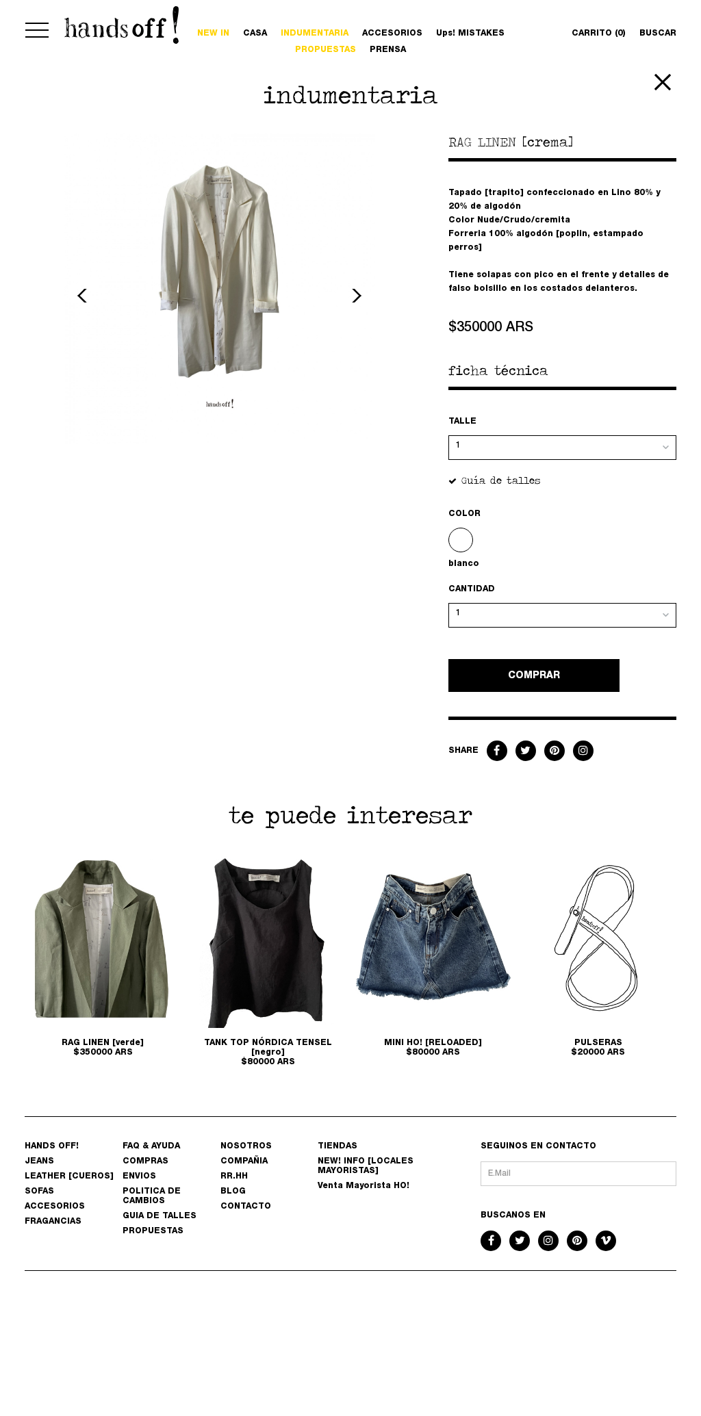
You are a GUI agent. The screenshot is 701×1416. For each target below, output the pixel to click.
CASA (255, 33)
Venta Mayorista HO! (363, 1186)
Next (354, 295)
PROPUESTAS (325, 50)
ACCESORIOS (392, 33)
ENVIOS (139, 1176)
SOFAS (39, 1191)
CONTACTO (245, 1206)
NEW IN (213, 33)
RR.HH (234, 1176)
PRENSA (388, 50)
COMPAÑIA (244, 1161)
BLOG (233, 1191)
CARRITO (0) (599, 33)
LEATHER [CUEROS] (69, 1176)
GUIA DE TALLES (159, 1216)
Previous (84, 295)
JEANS (39, 1161)
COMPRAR (534, 676)
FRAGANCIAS (53, 1222)
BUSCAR (657, 33)
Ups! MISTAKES (470, 33)
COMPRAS (145, 1161)
